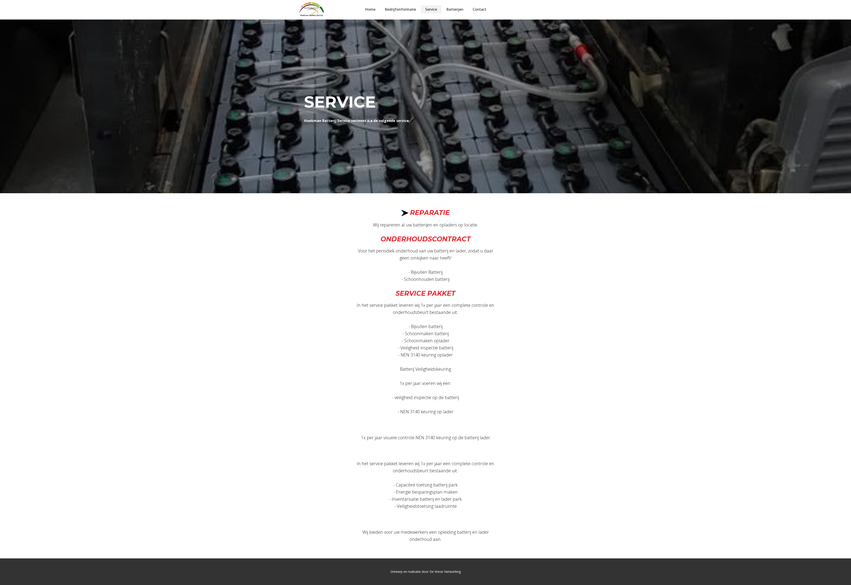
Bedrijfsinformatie (400, 9)
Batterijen (454, 9)
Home (370, 9)
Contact (479, 9)
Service (431, 9)
